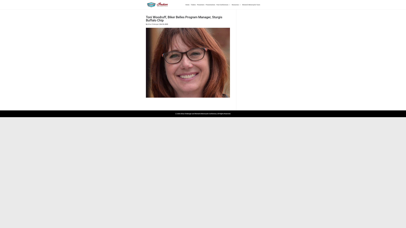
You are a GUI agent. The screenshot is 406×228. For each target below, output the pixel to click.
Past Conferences (222, 5)
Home (187, 5)
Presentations (210, 5)
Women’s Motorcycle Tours (251, 5)
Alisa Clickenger (153, 24)
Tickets (193, 5)
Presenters (200, 5)
